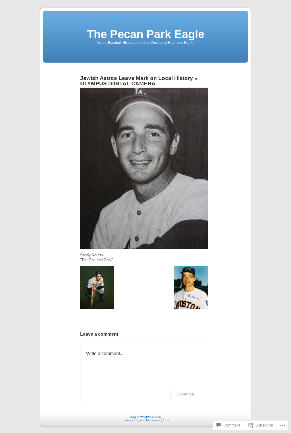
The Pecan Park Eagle (145, 34)
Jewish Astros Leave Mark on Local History (136, 78)
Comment (185, 393)
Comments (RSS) (157, 420)
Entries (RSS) (130, 420)
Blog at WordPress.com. (145, 416)
